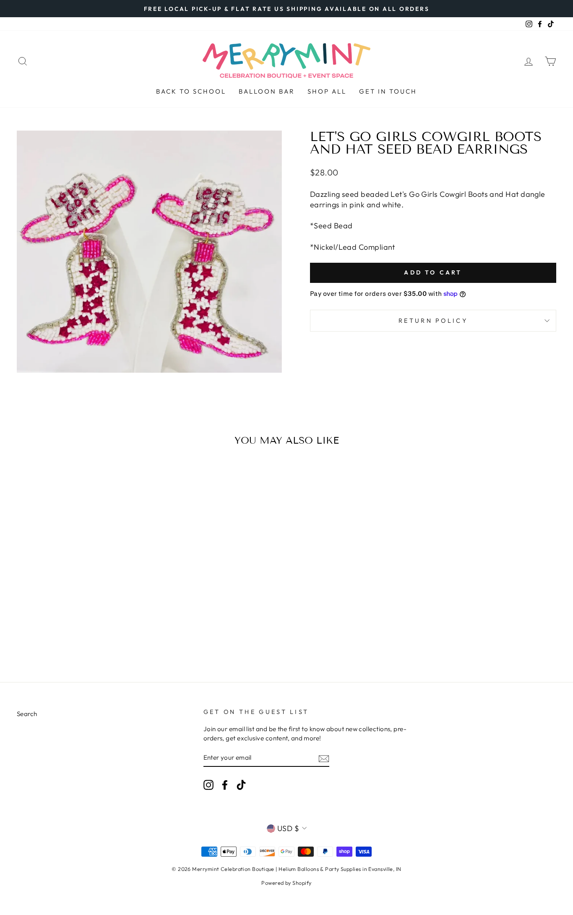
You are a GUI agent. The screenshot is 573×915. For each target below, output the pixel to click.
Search (27, 714)
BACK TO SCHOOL (191, 91)
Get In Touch (388, 91)
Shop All (326, 91)
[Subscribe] (323, 757)
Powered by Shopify (286, 882)
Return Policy (433, 320)
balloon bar (267, 91)
